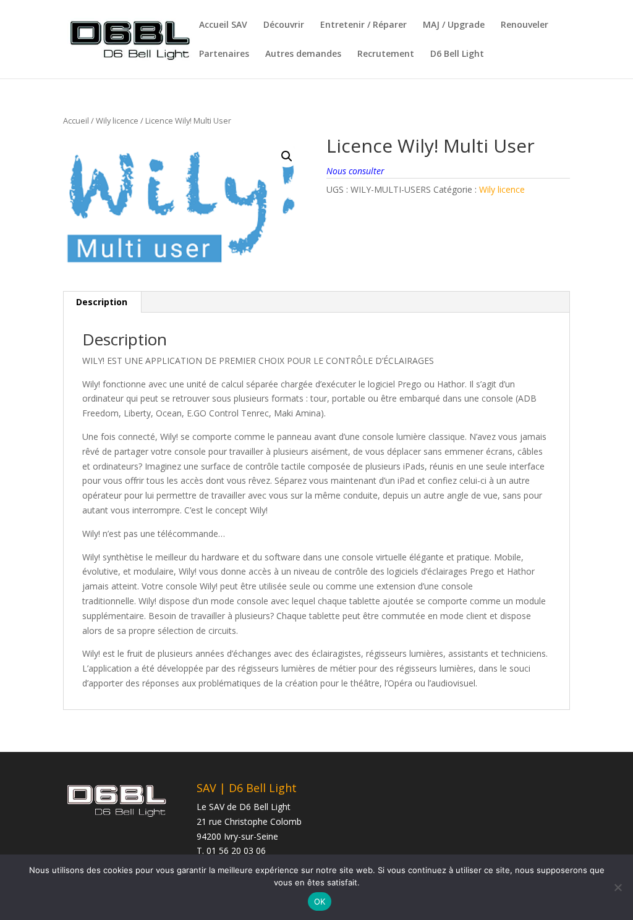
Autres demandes (303, 54)
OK (320, 901)
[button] (287, 156)
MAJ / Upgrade (454, 25)
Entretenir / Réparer (363, 25)
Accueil (76, 120)
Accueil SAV (223, 25)
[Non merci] (617, 887)
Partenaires (224, 54)
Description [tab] (101, 302)
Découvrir (283, 25)
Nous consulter (355, 171)
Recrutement (385, 54)
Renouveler (524, 25)
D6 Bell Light (457, 54)
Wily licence (117, 120)
